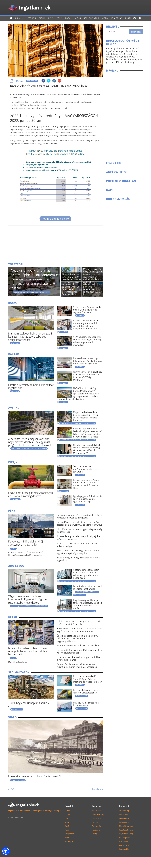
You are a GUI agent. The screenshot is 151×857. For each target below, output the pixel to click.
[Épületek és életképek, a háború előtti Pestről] (55, 722)
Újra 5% (19, 18)
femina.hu (15, 499)
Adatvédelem (25, 811)
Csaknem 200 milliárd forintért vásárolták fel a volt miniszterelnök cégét (79, 651)
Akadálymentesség (52, 811)
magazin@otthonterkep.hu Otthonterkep (32, 292)
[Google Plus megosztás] (59, 81)
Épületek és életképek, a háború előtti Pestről (34, 776)
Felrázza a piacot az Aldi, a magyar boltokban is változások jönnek (79, 658)
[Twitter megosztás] (48, 81)
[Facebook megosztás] (43, 81)
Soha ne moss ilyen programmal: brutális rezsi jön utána (86, 469)
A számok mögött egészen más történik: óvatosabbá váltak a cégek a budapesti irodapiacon (86, 573)
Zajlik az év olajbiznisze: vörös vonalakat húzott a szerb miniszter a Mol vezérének (77, 665)
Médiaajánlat (37, 811)
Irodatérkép (32, 81)
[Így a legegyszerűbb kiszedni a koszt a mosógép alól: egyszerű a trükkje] (64, 496)
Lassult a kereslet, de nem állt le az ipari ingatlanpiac (31, 386)
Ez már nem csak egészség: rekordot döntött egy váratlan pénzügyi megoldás (79, 552)
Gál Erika (15, 343)
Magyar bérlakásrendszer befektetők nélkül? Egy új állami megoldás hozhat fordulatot (85, 416)
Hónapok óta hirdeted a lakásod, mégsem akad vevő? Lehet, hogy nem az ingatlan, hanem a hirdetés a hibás (87, 432)
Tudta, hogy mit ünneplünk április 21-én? (30, 704)
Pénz (59, 18)
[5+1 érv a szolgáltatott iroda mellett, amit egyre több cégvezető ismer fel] (64, 307)
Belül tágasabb (124, 838)
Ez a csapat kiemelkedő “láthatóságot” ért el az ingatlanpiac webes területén (87, 679)
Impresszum (12, 811)
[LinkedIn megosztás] (54, 81)
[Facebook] (140, 18)
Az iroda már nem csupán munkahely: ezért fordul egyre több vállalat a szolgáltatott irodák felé (86, 324)
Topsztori (15, 264)
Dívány (94, 834)
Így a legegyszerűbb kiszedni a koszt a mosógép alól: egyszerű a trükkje (88, 499)
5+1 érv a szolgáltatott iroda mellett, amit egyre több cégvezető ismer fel (87, 310)
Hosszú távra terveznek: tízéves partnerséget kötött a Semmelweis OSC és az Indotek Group (80, 523)
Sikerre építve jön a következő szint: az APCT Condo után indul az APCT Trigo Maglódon (88, 375)
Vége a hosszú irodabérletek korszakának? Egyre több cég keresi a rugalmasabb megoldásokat (29, 599)
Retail (67, 830)
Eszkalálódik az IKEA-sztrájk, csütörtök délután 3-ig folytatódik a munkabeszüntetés (79, 630)
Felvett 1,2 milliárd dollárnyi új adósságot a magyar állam (25, 543)
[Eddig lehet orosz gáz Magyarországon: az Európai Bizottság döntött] (31, 467)
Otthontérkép (124, 811)
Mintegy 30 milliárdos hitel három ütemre (86, 704)
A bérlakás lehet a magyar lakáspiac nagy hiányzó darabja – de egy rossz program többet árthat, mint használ (29, 442)
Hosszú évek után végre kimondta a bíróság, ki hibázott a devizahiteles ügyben (79, 516)
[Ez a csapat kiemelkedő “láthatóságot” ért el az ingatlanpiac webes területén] (64, 677)
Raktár (77, 18)
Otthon (32, 18)
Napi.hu (95, 822)
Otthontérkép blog (126, 826)
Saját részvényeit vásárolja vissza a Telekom (78, 645)
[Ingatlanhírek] (29, 4)
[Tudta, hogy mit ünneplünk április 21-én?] (31, 677)
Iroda (68, 18)
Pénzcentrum (97, 818)
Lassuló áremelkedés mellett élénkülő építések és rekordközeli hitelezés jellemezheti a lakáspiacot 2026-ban (92, 284)
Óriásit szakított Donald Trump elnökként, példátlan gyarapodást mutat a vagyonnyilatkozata (77, 638)
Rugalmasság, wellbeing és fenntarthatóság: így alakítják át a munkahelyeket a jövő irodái (87, 604)
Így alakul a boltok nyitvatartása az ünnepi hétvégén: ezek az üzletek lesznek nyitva (28, 651)
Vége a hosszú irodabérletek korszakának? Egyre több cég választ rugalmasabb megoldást (87, 340)
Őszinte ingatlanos (126, 830)
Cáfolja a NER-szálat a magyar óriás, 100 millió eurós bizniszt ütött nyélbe (79, 623)
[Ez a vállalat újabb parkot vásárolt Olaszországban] (64, 690)
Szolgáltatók (91, 18)
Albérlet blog (124, 845)
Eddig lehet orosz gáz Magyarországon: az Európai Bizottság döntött (30, 494)
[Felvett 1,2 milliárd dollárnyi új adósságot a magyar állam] (31, 515)
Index (13, 548)
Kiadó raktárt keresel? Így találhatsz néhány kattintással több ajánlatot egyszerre (88, 361)
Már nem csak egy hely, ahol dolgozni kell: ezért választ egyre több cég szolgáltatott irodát (30, 336)
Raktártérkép (16, 709)
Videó (105, 18)
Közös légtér (123, 841)
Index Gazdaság (98, 814)
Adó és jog (116, 18)
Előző (11, 789)
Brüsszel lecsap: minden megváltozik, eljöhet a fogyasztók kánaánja (79, 537)
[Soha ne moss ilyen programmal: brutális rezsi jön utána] (64, 467)
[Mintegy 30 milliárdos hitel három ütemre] (64, 703)
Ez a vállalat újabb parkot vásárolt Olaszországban (85, 691)
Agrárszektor (96, 826)
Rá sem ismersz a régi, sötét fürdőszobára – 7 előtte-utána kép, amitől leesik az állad (86, 484)
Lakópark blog (124, 849)
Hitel (51, 18)
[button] (5, 851)
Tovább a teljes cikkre (55, 218)
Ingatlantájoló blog (126, 834)
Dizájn (42, 18)
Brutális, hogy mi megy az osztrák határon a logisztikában (78, 559)
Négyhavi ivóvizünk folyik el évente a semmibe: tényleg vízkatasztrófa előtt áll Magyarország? (86, 449)
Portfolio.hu (96, 811)
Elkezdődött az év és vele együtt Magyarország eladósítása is (79, 530)
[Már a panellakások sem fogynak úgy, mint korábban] (71, 268)
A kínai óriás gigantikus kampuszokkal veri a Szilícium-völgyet (78, 545)
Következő (97, 789)
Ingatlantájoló (18, 780)
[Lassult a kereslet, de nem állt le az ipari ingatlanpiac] (31, 358)
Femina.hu (96, 830)
